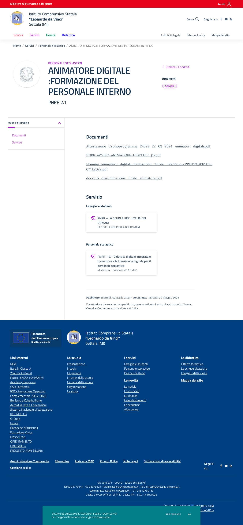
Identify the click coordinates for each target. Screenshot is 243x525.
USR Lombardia (20, 386)
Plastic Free (17, 437)
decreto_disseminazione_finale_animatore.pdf (124, 178)
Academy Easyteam (23, 382)
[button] (36, 123)
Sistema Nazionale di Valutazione (31, 409)
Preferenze (173, 514)
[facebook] (221, 19)
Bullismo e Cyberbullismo (26, 400)
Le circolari (130, 395)
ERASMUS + (18, 446)
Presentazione (76, 364)
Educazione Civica (21, 432)
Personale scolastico (51, 45)
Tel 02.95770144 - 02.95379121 (83, 487)
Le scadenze (132, 404)
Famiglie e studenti (136, 364)
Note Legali (130, 461)
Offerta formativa (192, 364)
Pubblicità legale (170, 35)
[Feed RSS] (231, 19)
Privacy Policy (109, 461)
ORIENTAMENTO (21, 441)
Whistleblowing (196, 35)
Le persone (74, 373)
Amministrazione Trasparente (29, 461)
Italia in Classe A (20, 368)
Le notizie (130, 386)
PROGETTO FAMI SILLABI (26, 450)
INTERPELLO (18, 414)
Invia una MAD (84, 461)
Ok (190, 514)
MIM (13, 364)
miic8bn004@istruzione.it (123, 487)
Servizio (169, 86)
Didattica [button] (68, 35)
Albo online (131, 409)
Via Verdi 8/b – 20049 (110, 483)
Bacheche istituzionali (24, 427)
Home (17, 45)
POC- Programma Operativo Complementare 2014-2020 (28, 393)
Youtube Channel (21, 373)
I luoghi (71, 368)
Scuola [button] (18, 35)
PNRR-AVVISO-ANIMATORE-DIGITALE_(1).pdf (123, 155)
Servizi (29, 45)
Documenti (19, 135)
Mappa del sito (220, 35)
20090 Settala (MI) (135, 483)
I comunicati (131, 391)
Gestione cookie (20, 467)
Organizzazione (76, 386)
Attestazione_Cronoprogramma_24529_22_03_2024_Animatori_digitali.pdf (148, 146)
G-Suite (15, 418)
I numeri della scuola (80, 377)
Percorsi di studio (134, 373)
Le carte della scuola (80, 382)
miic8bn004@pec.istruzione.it (162, 487)
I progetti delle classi (194, 373)
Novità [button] (50, 35)
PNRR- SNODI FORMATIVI (27, 377)
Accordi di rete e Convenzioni (28, 405)
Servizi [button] (34, 35)
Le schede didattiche (194, 368)
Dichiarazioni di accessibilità (162, 461)
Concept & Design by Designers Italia (188, 505)
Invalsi (14, 423)
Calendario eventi (135, 400)
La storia (72, 391)
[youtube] (226, 19)
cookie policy (103, 517)
